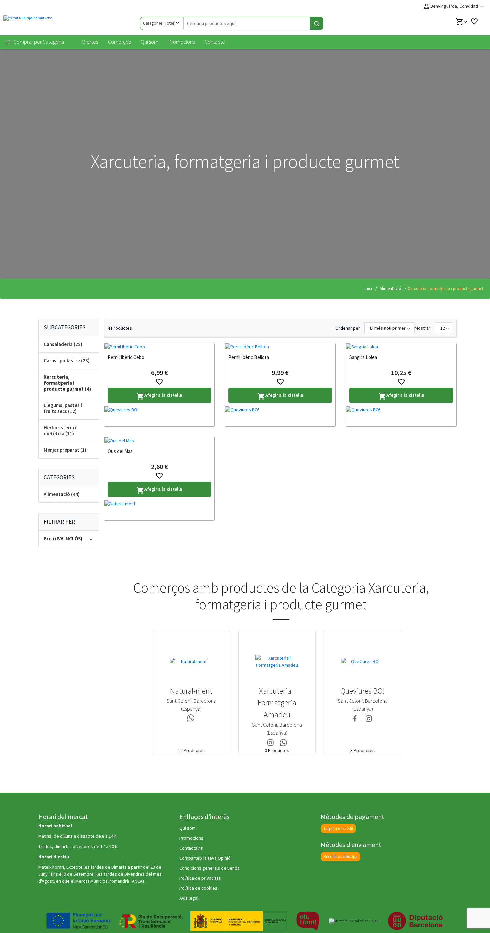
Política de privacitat (199, 878)
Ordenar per (347, 328)
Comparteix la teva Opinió (205, 858)
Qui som (149, 41)
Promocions (181, 41)
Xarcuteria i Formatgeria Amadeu (277, 703)
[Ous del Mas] (159, 440)
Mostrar (422, 328)
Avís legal (188, 898)
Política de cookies (198, 888)
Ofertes (90, 41)
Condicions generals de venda (209, 868)
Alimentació (390, 288)
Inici (368, 288)
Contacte (215, 41)
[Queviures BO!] (159, 416)
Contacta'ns (191, 848)
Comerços (119, 41)
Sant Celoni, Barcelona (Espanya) (191, 705)
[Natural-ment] (159, 510)
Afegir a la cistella (159, 396)
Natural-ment (191, 691)
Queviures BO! (362, 691)
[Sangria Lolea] (401, 346)
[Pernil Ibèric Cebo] (159, 346)
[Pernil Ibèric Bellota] (280, 346)
